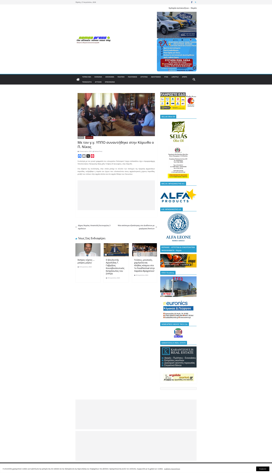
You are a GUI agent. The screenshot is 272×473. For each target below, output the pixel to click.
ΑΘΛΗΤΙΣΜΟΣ (156, 77)
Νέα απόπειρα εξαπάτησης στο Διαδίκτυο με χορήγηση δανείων (136, 227)
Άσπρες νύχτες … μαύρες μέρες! (86, 261)
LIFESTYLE (175, 77)
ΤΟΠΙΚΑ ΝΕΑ (86, 77)
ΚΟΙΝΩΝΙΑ (98, 77)
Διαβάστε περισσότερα (172, 469)
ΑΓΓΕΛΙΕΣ (98, 82)
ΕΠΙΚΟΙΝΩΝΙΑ (110, 82)
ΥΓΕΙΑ (166, 77)
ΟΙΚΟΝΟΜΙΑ (109, 77)
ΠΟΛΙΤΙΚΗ (121, 77)
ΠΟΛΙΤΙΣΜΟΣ (132, 77)
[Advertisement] (116, 195)
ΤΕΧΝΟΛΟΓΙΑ (87, 82)
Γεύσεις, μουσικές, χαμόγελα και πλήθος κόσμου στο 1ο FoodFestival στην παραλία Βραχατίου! (144, 265)
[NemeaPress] (78, 79)
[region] (136, 468)
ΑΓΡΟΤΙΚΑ (144, 77)
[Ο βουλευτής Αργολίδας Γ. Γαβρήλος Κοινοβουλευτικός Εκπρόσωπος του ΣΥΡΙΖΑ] (116, 245)
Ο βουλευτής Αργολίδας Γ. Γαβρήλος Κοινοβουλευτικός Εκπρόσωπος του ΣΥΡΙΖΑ (115, 266)
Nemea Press (98, 151)
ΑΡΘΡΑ (184, 77)
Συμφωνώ (262, 469)
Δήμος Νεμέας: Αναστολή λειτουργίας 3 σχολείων (94, 227)
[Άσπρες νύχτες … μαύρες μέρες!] (88, 245)
